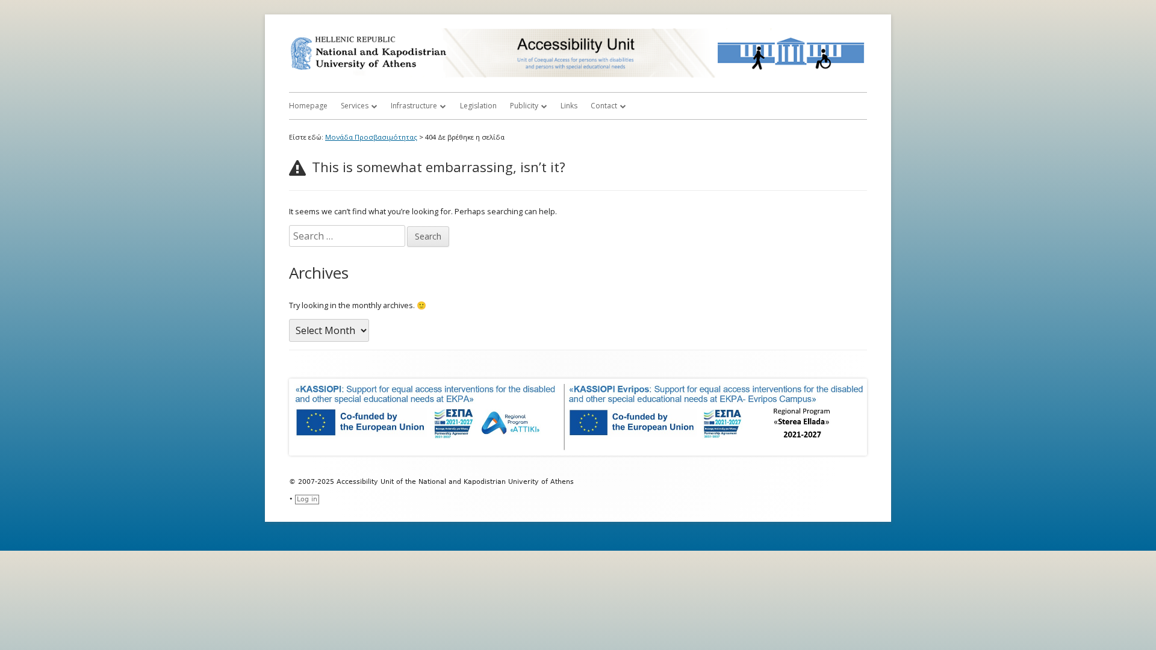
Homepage (308, 106)
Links (569, 106)
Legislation (478, 106)
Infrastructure (414, 106)
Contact (604, 106)
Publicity (524, 106)
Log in (307, 499)
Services (354, 106)
